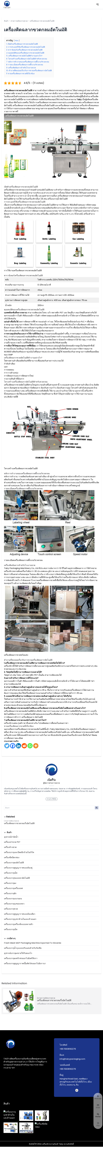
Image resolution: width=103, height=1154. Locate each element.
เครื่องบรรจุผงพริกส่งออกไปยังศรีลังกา (20, 958)
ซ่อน (16, 40)
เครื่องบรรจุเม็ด (10, 872)
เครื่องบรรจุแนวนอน (13, 898)
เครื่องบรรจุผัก (10, 893)
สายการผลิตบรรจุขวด (19, 21)
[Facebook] (12, 745)
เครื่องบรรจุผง (10, 883)
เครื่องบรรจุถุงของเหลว (14, 903)
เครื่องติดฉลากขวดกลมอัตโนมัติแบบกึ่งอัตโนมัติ (34, 105)
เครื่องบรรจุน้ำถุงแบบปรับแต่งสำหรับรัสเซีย (22, 948)
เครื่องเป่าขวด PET (12, 842)
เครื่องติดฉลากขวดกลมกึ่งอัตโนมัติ (19, 823)
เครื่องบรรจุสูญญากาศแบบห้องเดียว (19, 914)
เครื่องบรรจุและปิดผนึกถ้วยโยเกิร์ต (19, 852)
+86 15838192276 (68, 1048)
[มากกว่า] (35, 745)
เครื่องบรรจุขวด (11, 908)
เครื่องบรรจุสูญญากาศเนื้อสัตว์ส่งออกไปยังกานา (25, 963)
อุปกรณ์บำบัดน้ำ (11, 836)
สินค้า (6, 21)
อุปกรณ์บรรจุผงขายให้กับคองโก (18, 953)
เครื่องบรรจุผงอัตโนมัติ (14, 862)
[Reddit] (24, 745)
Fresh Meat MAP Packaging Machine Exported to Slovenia (32, 942)
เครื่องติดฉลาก (28, 717)
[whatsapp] (76, 1090)
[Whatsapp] (30, 745)
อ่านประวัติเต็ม (51, 799)
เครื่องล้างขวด (10, 847)
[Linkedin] (18, 745)
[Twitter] (7, 745)
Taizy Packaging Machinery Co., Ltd (21, 568)
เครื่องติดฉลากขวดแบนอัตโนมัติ (85, 732)
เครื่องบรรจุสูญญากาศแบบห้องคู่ (18, 867)
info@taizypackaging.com (72, 1059)
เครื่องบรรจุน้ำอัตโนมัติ (57, 198)
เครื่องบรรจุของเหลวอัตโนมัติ (17, 878)
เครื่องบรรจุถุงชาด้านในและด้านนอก (20, 919)
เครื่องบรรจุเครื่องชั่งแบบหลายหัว (18, 924)
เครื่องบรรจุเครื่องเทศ (13, 888)
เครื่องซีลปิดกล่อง (11, 857)
